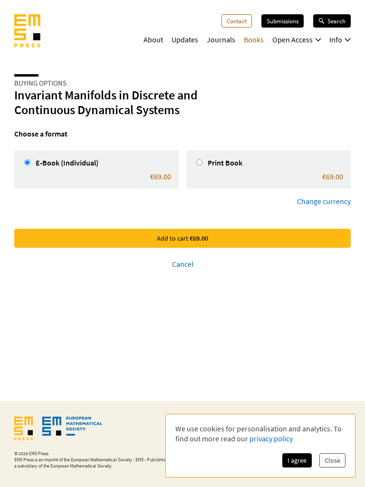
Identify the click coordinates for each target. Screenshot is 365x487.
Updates (185, 39)
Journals (221, 39)
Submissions (282, 21)
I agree (297, 460)
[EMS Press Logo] (27, 31)
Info (335, 39)
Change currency (324, 201)
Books (254, 39)
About (153, 39)
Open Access (292, 39)
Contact (237, 21)
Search (336, 21)
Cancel (182, 264)
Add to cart (182, 238)
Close (332, 460)
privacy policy (271, 438)
